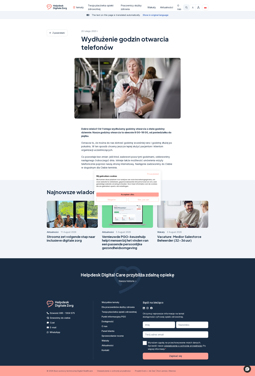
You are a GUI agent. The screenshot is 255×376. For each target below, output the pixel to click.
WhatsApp (55, 332)
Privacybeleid (153, 174)
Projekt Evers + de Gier (145, 371)
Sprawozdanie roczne (113, 335)
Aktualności (166, 7)
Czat (52, 322)
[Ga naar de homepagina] (57, 7)
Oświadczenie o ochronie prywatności (114, 371)
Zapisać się (175, 356)
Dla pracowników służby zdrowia (118, 307)
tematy (80, 7)
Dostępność (108, 321)
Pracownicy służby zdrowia (131, 7)
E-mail (53, 327)
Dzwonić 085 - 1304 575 (62, 313)
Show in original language (155, 15)
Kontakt (105, 350)
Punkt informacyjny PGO (114, 316)
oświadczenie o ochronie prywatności (183, 345)
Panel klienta (108, 331)
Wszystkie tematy (110, 302)
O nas (179, 7)
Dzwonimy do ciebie (60, 318)
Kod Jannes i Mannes (166, 371)
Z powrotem (58, 33)
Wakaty (151, 7)
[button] (247, 369)
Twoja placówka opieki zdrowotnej (100, 7)
